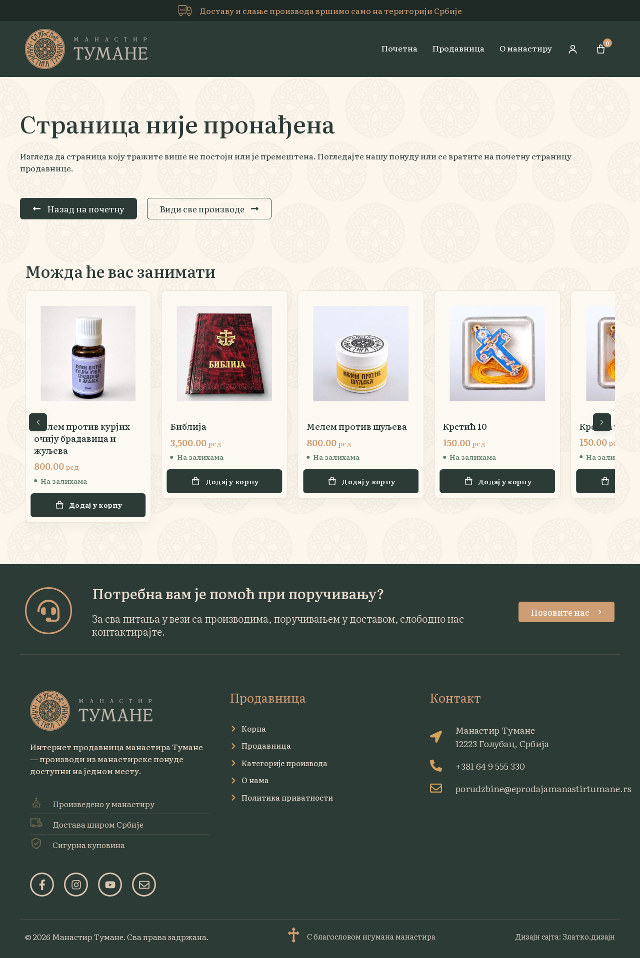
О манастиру (526, 48)
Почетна (400, 48)
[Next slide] (602, 422)
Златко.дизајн (588, 936)
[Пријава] (573, 49)
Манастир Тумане (88, 937)
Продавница (458, 48)
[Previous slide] (38, 422)
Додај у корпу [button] (95, 481)
